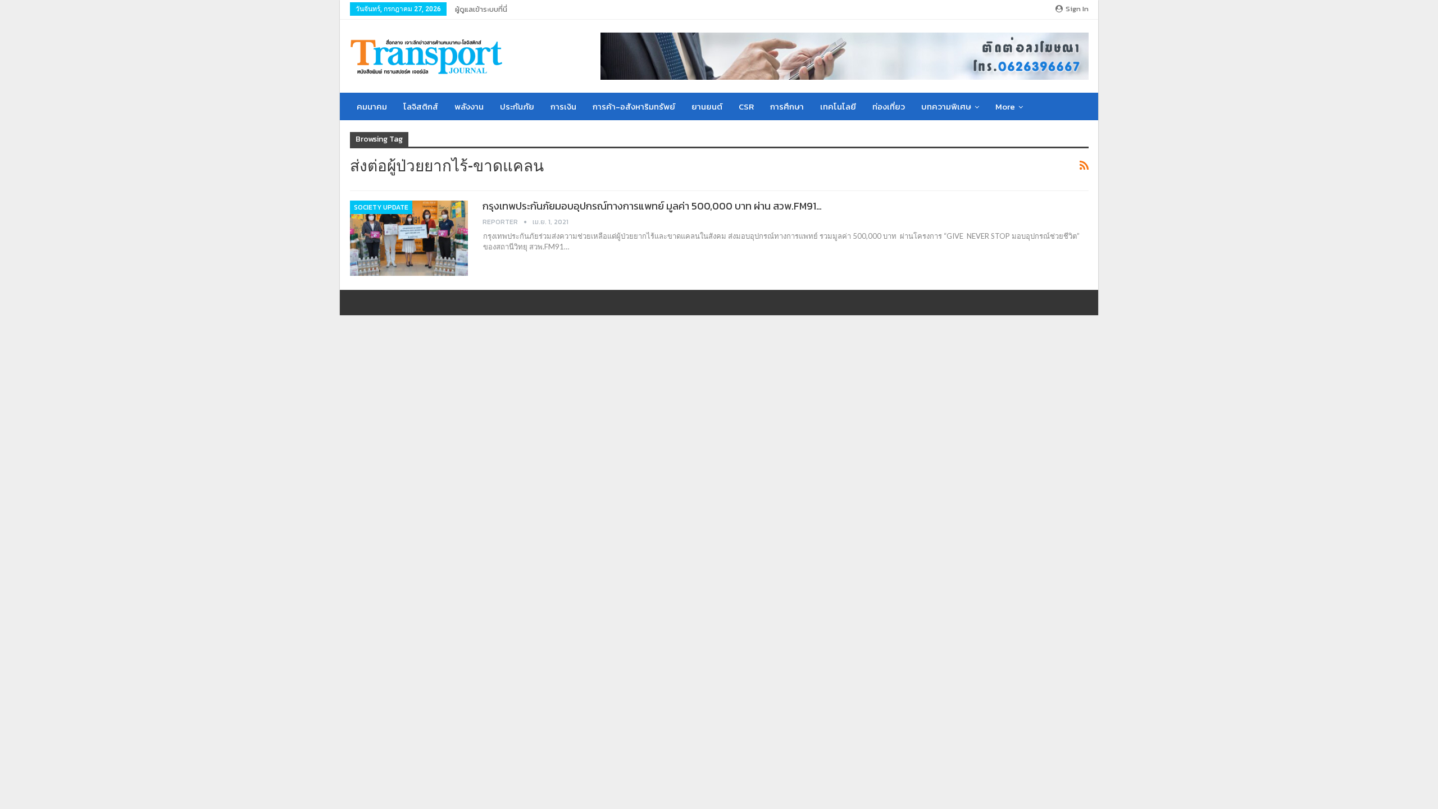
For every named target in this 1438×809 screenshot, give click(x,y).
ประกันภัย (517, 106)
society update (381, 207)
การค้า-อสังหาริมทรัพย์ (634, 106)
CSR (746, 106)
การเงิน (563, 106)
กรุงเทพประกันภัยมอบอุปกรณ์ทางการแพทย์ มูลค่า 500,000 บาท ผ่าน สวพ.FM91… (652, 205)
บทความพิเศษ (946, 106)
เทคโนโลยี (838, 106)
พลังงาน (469, 106)
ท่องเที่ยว (888, 106)
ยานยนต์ (706, 106)
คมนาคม (372, 106)
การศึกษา (787, 106)
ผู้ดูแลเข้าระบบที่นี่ (481, 9)
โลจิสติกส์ (420, 106)
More (1005, 106)
